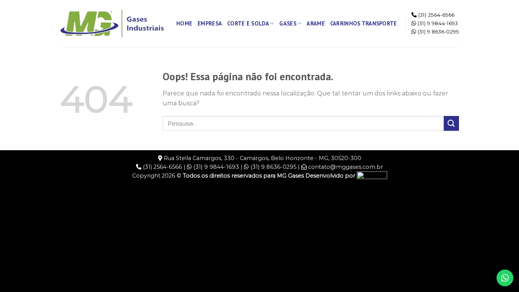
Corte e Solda (248, 23)
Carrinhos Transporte (363, 23)
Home (184, 23)
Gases (287, 23)
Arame (315, 23)
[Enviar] (451, 123)
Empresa (210, 23)
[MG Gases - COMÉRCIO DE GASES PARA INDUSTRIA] (112, 23)
